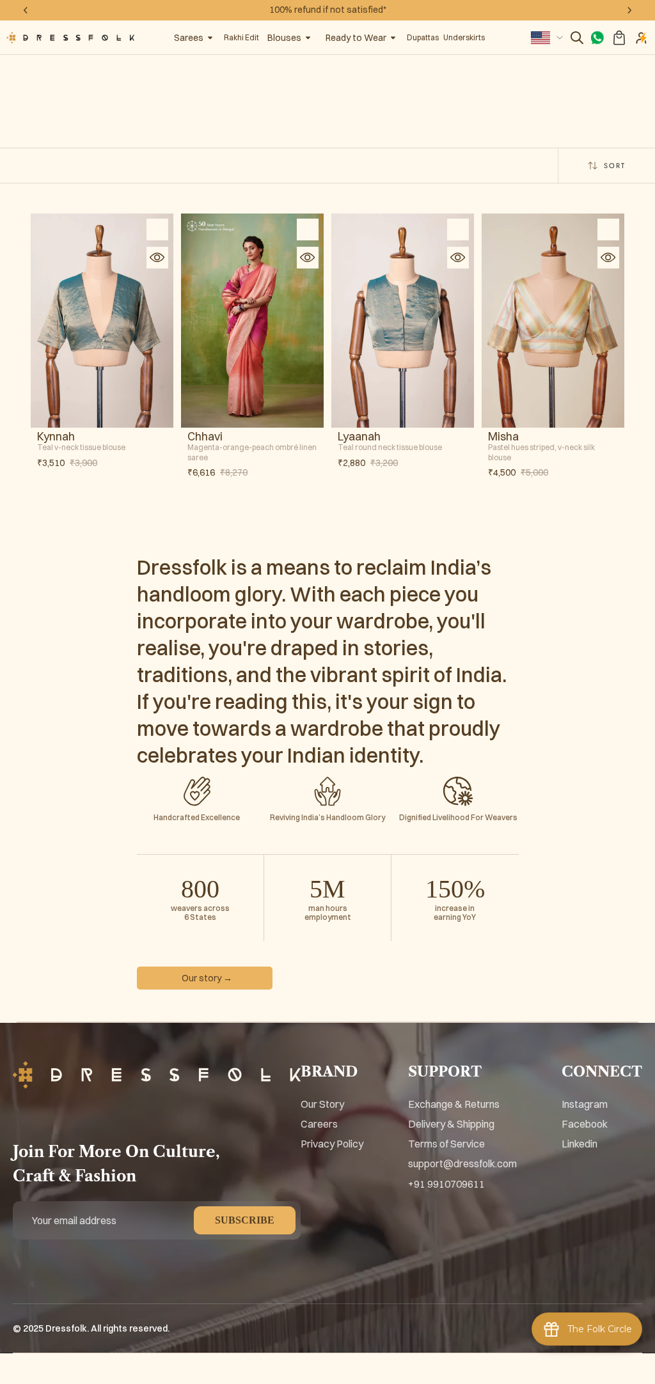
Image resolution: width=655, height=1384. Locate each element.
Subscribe (244, 1220)
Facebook (585, 1123)
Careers (319, 1123)
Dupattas (423, 37)
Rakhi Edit (241, 37)
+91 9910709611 (446, 1184)
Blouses (284, 37)
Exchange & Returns (454, 1104)
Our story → (207, 978)
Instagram (585, 1104)
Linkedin (579, 1143)
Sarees (188, 37)
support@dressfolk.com (462, 1163)
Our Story (322, 1104)
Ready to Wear (356, 37)
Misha (503, 436)
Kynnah (56, 436)
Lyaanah (359, 436)
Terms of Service (446, 1143)
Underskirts (464, 37)
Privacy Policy (332, 1143)
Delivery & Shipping (451, 1123)
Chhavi (205, 436)
